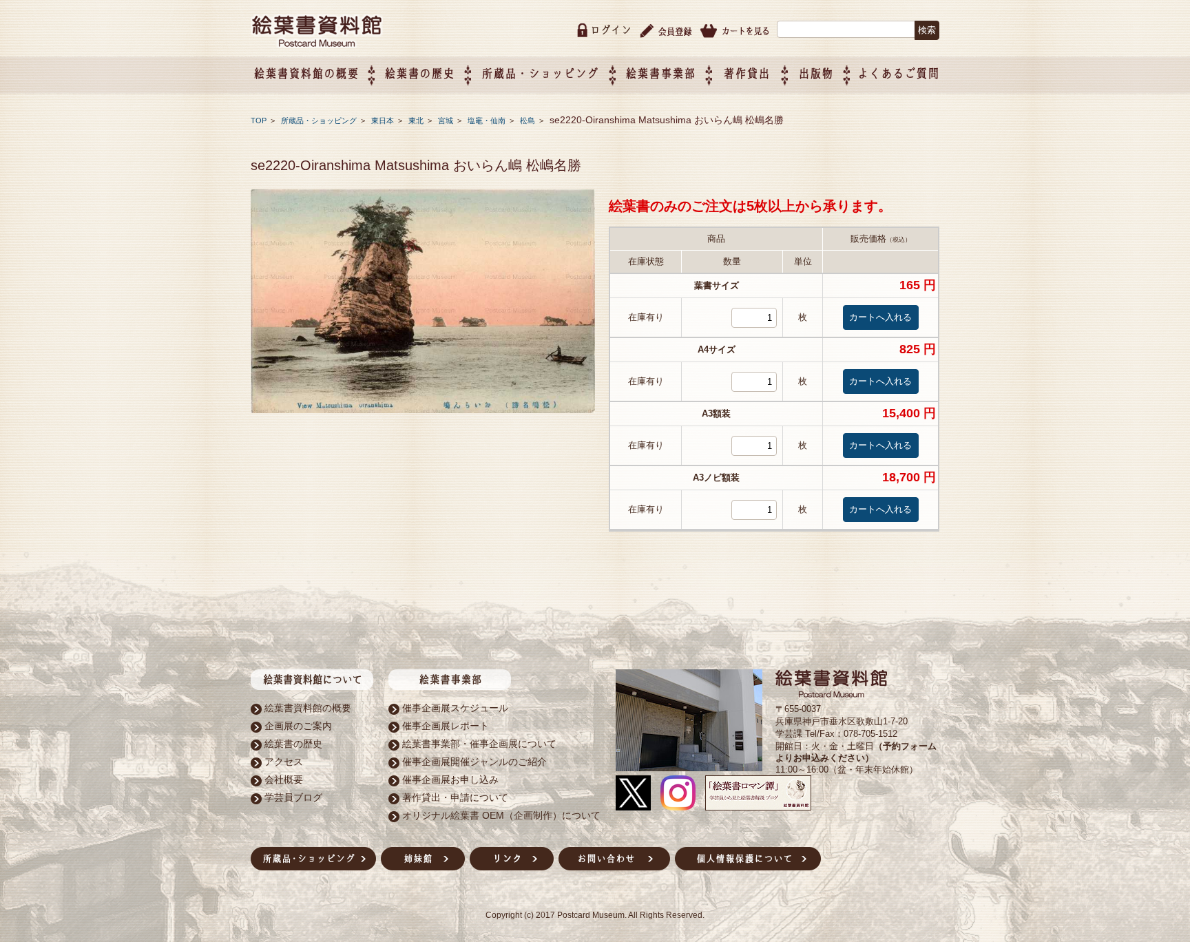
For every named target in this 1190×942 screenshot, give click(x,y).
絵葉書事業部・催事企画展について (479, 743)
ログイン (610, 30)
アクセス (283, 761)
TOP (259, 120)
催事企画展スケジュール (455, 707)
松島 (528, 120)
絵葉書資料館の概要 (307, 707)
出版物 (815, 73)
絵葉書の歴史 (419, 73)
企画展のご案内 (298, 725)
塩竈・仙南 (488, 120)
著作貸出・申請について (455, 797)
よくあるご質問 (898, 73)
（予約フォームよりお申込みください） (856, 752)
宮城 (446, 120)
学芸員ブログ (293, 797)
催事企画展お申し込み (450, 779)
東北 (417, 120)
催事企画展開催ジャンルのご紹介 (474, 761)
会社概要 (283, 779)
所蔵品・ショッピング (320, 120)
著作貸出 (746, 73)
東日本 (383, 120)
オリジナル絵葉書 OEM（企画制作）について (501, 815)
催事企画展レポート (445, 725)
